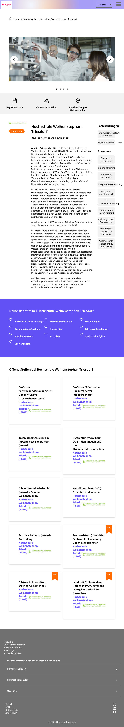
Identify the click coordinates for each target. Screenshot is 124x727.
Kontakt (9, 704)
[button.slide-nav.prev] (14, 59)
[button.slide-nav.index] (57, 89)
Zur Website (16, 131)
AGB (7, 707)
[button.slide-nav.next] (110, 59)
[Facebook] (114, 713)
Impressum (11, 712)
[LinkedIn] (114, 709)
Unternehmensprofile (25, 19)
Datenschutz (11, 709)
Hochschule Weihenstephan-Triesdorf (58, 19)
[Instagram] (114, 705)
